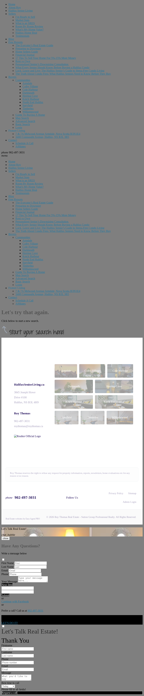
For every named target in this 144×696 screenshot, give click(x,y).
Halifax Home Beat (26, 32)
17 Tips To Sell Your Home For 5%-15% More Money (45, 58)
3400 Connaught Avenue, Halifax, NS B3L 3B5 (42, 136)
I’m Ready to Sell (25, 16)
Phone (4, 574)
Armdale (27, 83)
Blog (11, 39)
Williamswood (30, 111)
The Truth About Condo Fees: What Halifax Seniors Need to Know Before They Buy (63, 73)
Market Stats (22, 20)
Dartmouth (28, 92)
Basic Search (22, 124)
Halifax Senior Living (20, 10)
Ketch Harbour (30, 99)
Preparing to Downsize (28, 48)
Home (11, 4)
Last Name (7, 566)
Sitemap (132, 493)
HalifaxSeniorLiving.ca (29, 384)
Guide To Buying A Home (30, 114)
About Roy (14, 7)
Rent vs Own (22, 61)
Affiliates (20, 146)
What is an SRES (25, 23)
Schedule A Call (24, 143)
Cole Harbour (30, 89)
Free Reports (15, 42)
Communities (22, 80)
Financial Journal (24, 54)
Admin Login (129, 502)
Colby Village (30, 86)
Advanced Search (25, 121)
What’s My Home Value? (29, 29)
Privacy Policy (116, 493)
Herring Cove (30, 95)
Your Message (9, 581)
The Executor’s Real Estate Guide (34, 45)
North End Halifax (32, 102)
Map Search (22, 118)
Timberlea (28, 108)
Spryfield (27, 105)
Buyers (12, 76)
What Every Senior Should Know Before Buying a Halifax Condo (52, 67)
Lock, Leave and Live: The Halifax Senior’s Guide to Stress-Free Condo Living (59, 70)
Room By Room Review (29, 26)
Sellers (12, 13)
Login (18, 127)
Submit (5, 595)
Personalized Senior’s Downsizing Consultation (42, 64)
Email (4, 570)
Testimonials (22, 35)
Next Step (6, 584)
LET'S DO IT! (9, 622)
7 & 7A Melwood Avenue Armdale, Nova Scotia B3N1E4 (47, 133)
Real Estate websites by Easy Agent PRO (23, 519)
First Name (7, 563)
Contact (12, 140)
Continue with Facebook (15, 601)
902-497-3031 (22, 421)
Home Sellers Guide (26, 51)
